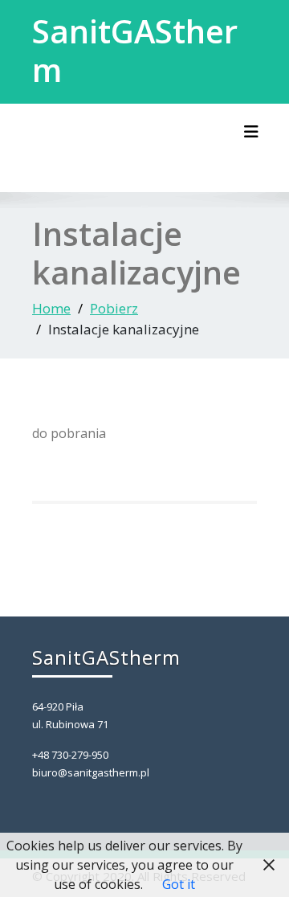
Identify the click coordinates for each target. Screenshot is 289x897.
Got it (178, 884)
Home (51, 308)
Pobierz (114, 308)
